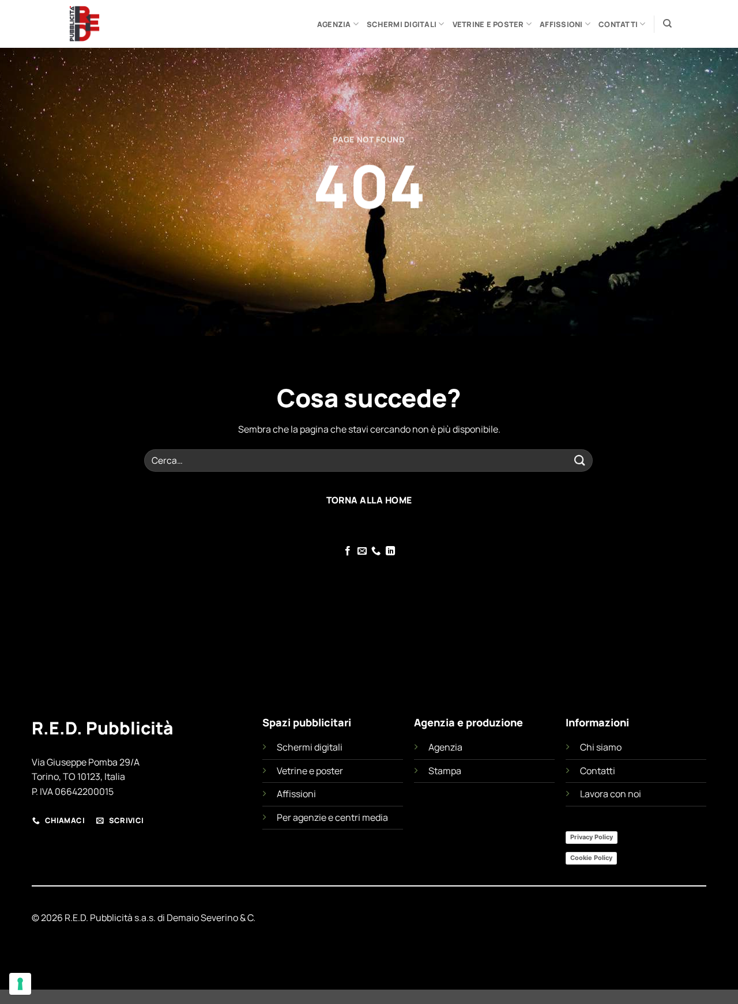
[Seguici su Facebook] (347, 551)
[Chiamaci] (376, 551)
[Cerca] (667, 24)
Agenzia (334, 24)
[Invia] (580, 460)
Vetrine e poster (488, 24)
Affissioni (561, 24)
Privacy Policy (591, 837)
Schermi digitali (401, 24)
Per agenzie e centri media (332, 817)
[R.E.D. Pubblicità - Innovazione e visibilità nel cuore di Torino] (117, 24)
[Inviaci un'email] (362, 551)
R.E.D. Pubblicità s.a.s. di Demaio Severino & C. (160, 917)
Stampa (444, 770)
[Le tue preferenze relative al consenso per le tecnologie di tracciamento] (20, 984)
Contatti (618, 24)
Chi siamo (601, 747)
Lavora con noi (610, 793)
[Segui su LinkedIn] (390, 551)
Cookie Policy (591, 858)
